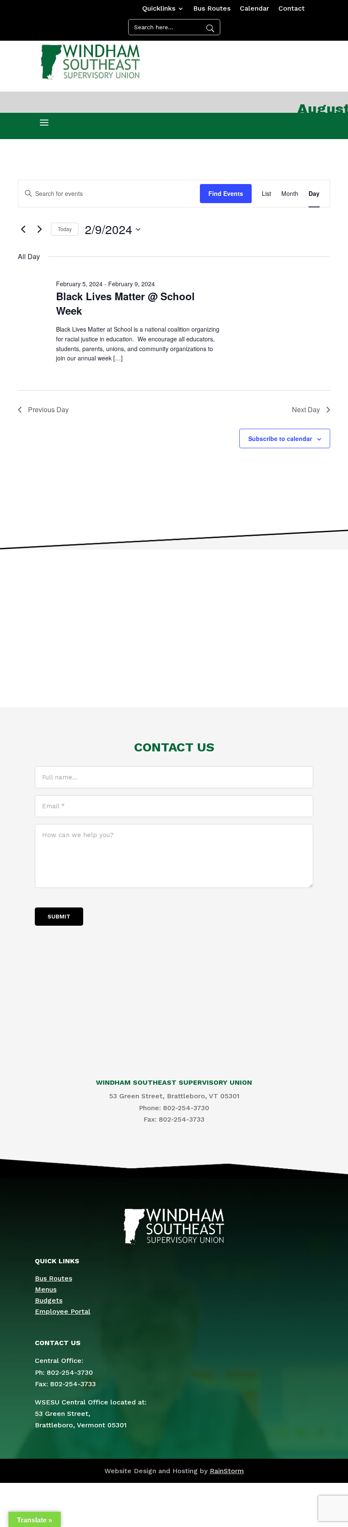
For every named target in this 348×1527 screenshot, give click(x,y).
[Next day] (39, 229)
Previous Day (48, 409)
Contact (291, 9)
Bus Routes (211, 9)
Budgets (48, 1300)
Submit (59, 916)
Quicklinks (158, 9)
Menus (45, 1289)
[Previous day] (23, 229)
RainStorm (227, 1471)
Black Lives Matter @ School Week (125, 303)
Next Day (306, 409)
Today (65, 228)
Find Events (225, 193)
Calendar (254, 9)
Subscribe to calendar (280, 438)
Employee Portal (62, 1311)
